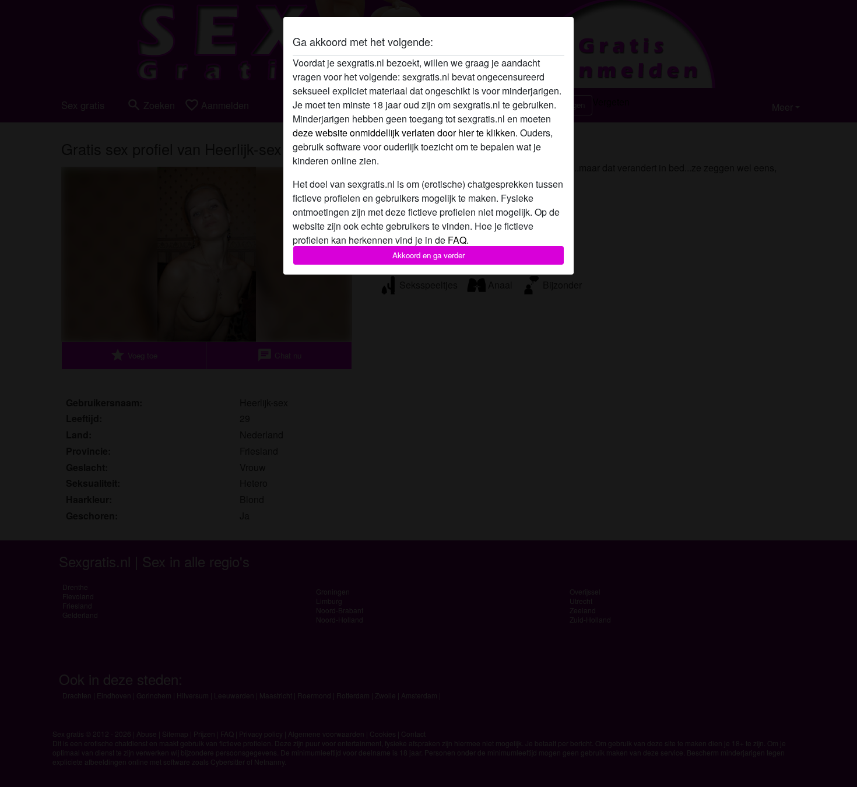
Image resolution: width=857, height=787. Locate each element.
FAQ (457, 240)
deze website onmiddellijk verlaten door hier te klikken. (405, 132)
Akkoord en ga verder (428, 255)
